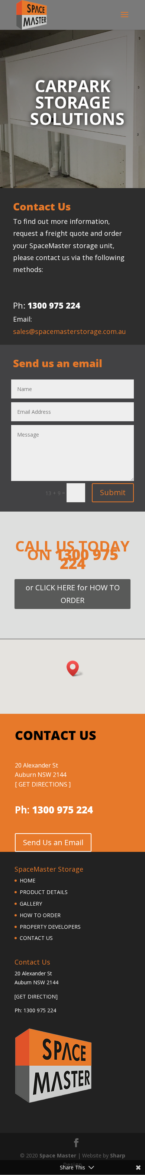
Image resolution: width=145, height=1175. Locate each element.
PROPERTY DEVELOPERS (50, 926)
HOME (27, 880)
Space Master (57, 1155)
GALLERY (31, 903)
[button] (75, 668)
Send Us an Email (53, 842)
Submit (113, 492)
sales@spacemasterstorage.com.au (69, 331)
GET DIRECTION (36, 996)
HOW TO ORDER (40, 915)
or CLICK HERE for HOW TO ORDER (73, 593)
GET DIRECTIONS (43, 784)
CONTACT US (36, 937)
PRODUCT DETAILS (44, 892)
